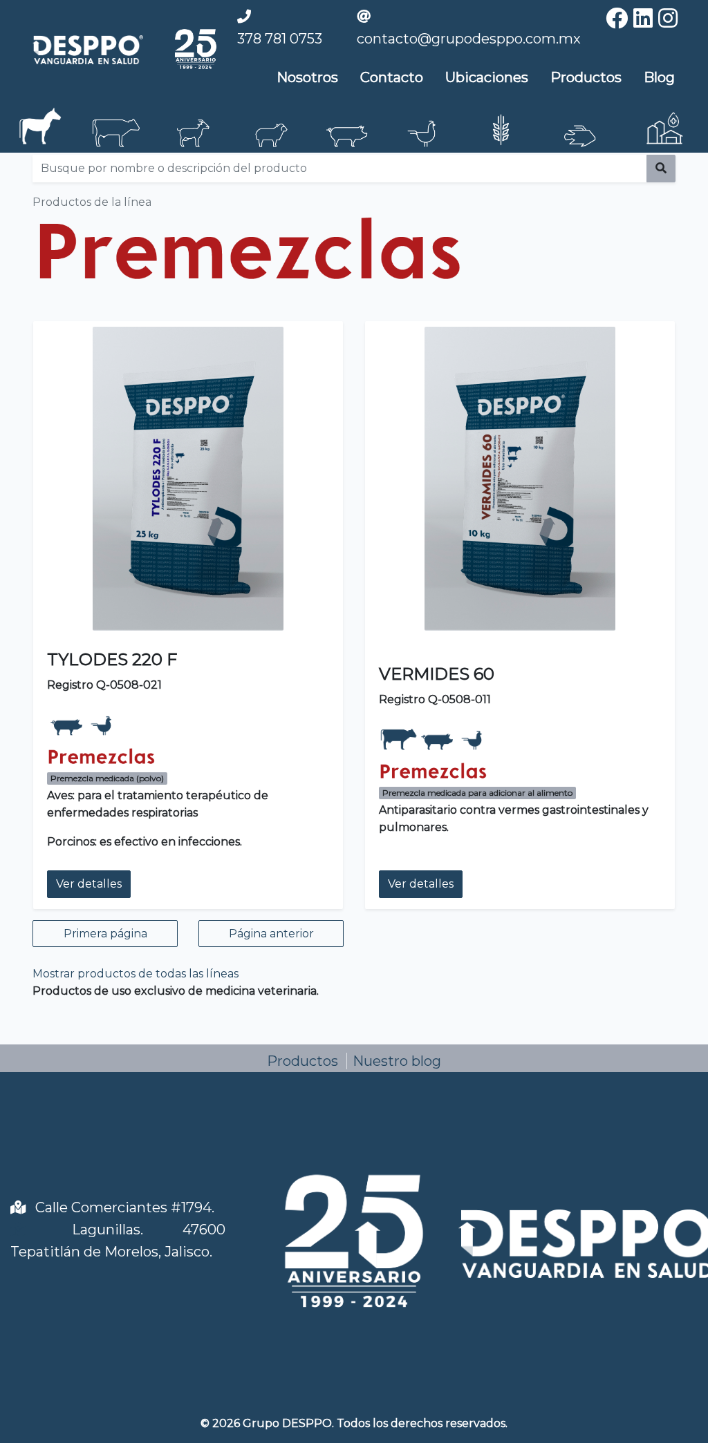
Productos (586, 77)
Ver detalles (89, 883)
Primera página (105, 933)
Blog (659, 77)
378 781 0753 (279, 38)
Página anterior (271, 933)
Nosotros (307, 77)
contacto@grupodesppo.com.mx (469, 38)
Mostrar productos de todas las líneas (135, 973)
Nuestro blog (397, 1061)
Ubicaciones (486, 77)
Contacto (391, 77)
